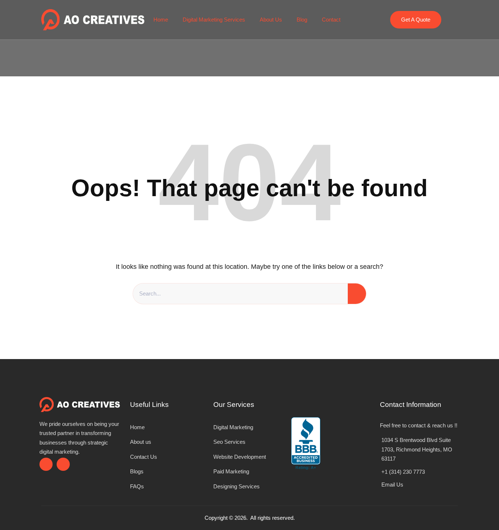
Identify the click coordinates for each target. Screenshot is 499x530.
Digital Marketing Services (214, 19)
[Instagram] (63, 464)
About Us (271, 19)
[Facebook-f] (46, 464)
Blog (302, 19)
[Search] (357, 293)
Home (160, 19)
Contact (331, 19)
